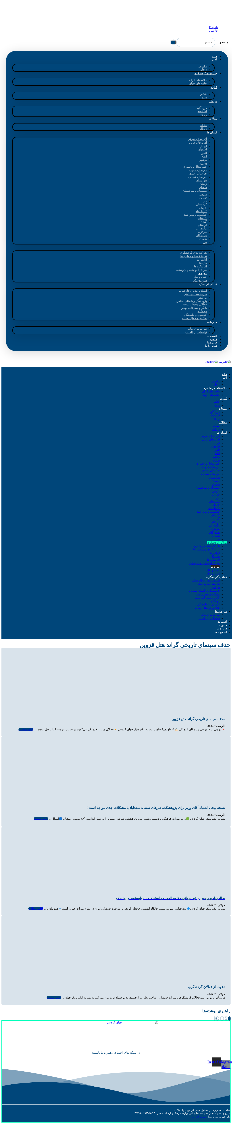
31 (217, 1018)
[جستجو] (173, 42)
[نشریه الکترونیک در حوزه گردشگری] (207, 18)
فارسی (222, 361)
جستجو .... (222, 42)
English (209, 361)
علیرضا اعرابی (199, 1116)
